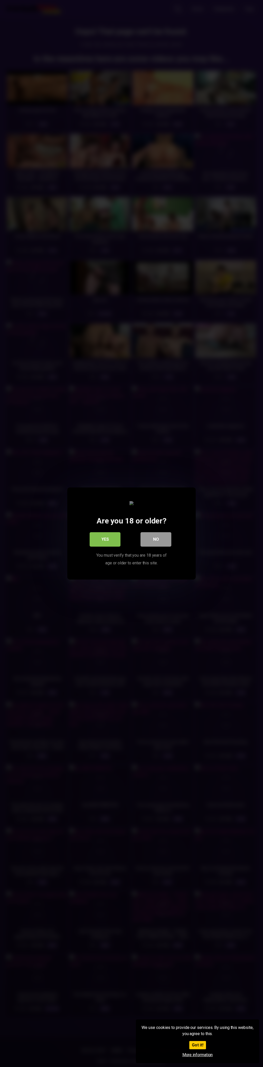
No (156, 539)
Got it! (197, 1045)
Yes (105, 539)
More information (197, 1054)
